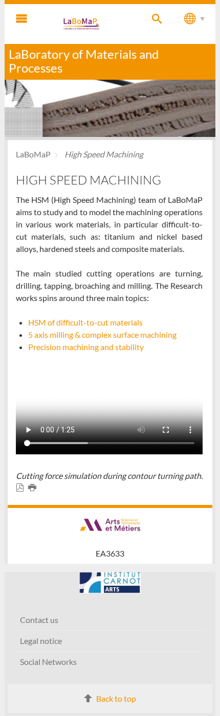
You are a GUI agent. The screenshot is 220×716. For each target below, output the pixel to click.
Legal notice (41, 640)
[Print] (34, 488)
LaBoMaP (33, 154)
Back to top (116, 698)
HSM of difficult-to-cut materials (85, 322)
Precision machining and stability (86, 347)
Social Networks (48, 661)
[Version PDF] (22, 488)
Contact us (39, 620)
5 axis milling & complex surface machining (102, 334)
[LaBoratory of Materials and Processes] (81, 24)
